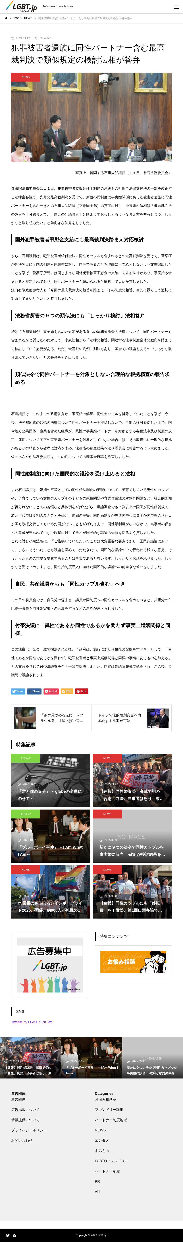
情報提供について (25, 1120)
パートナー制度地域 (111, 1120)
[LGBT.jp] (21, 7)
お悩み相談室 (105, 1099)
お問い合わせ (22, 1140)
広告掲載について (25, 1110)
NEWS (26, 77)
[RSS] (14, 1235)
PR (97, 1181)
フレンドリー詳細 (109, 1110)
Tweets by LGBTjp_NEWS (32, 1022)
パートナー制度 (107, 1171)
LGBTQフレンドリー (111, 1161)
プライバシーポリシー (29, 1130)
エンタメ (102, 1140)
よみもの (25, 758)
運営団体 (18, 1099)
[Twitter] (8, 1235)
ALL (98, 1192)
